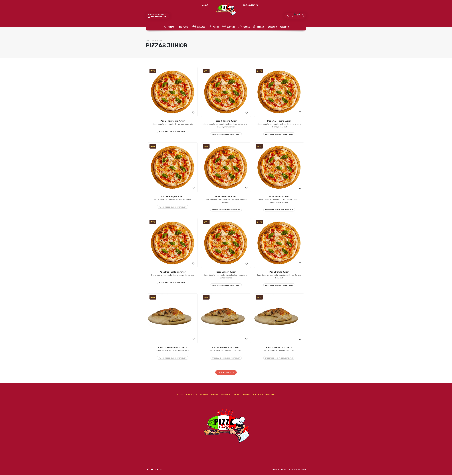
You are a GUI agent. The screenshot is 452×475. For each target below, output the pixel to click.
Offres (260, 27)
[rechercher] (303, 16)
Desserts (284, 27)
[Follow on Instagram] (161, 469)
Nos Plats (183, 27)
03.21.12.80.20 (159, 17)
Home (148, 41)
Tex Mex (246, 27)
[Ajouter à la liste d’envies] (193, 112)
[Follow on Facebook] (148, 469)
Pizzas (171, 27)
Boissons (272, 27)
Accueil (206, 5)
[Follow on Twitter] (152, 469)
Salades (201, 27)
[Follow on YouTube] (156, 469)
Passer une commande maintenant (172, 131)
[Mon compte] (288, 16)
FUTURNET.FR (284, 469)
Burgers (230, 27)
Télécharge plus (226, 372)
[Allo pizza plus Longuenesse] (226, 8)
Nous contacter (250, 5)
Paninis (215, 27)
